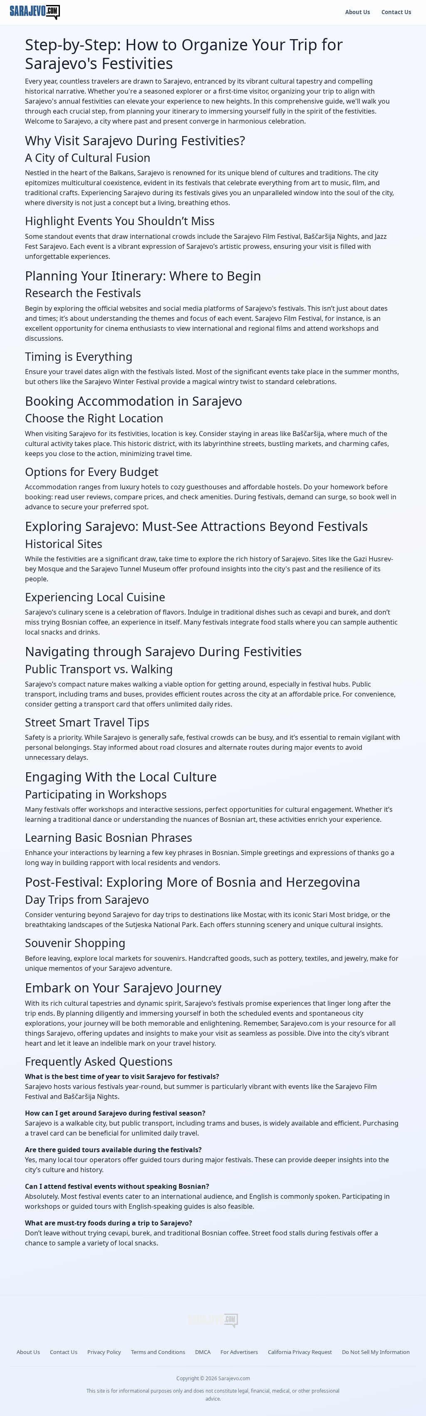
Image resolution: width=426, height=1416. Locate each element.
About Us (357, 12)
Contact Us (396, 12)
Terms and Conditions (158, 1352)
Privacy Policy (104, 1352)
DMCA (203, 1352)
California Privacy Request (300, 1352)
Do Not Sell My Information (376, 1352)
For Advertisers (239, 1352)
